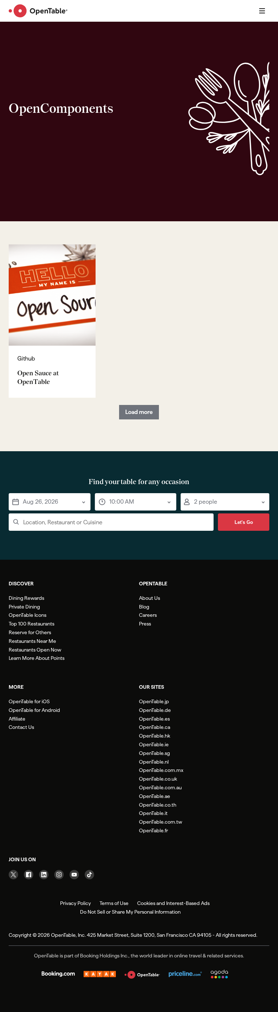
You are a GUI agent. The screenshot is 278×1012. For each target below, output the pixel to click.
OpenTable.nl (154, 762)
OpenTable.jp (154, 701)
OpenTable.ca (154, 727)
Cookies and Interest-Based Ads (173, 903)
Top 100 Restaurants (31, 624)
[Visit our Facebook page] (28, 874)
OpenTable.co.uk (158, 779)
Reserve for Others (30, 632)
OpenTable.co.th (157, 805)
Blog (144, 607)
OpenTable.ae (154, 796)
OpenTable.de (155, 710)
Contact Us (21, 727)
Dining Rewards (26, 598)
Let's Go (244, 522)
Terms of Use (114, 903)
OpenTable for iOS (29, 701)
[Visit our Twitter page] (13, 874)
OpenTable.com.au (160, 787)
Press (145, 624)
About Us (149, 598)
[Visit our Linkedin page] (44, 874)
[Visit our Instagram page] (59, 874)
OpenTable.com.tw (160, 822)
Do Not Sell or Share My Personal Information (130, 912)
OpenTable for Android (34, 710)
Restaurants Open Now (35, 650)
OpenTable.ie (154, 744)
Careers (148, 615)
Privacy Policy (75, 903)
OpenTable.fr (153, 830)
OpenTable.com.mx (161, 770)
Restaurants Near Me (32, 641)
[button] (49, 502)
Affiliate (17, 719)
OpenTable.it (153, 813)
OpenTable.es (154, 719)
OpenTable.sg (154, 753)
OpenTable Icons (27, 615)
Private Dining (24, 607)
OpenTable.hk (154, 736)
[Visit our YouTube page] (74, 874)
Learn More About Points (36, 658)
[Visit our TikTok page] (89, 874)
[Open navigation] (262, 11)
